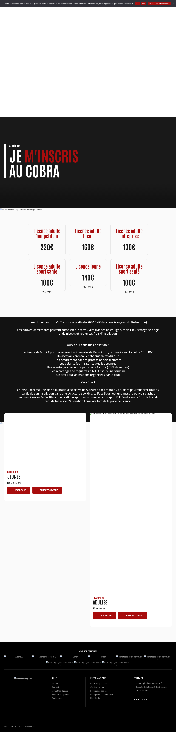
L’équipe (12, 56)
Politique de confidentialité (101, 694)
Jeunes (12, 67)
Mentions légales (97, 687)
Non (143, 4)
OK (137, 4)
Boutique (9, 110)
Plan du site (95, 698)
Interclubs (14, 86)
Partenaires (57, 698)
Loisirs (12, 69)
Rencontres (10, 96)
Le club (8, 50)
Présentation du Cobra (20, 53)
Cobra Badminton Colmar (17, 36)
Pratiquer (10, 61)
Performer (10, 80)
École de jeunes (16, 83)
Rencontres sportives (19, 104)
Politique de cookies (98, 691)
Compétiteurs (15, 72)
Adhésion (13, 64)
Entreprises (14, 75)
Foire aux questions (98, 683)
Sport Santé (15, 77)
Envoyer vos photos (60, 694)
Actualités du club (60, 691)
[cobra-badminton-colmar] (23, 686)
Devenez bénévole (17, 59)
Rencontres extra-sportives (22, 107)
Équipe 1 (16, 88)
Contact (55, 687)
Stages (12, 102)
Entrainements (16, 91)
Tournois (13, 94)
